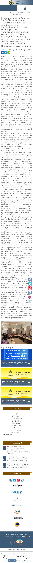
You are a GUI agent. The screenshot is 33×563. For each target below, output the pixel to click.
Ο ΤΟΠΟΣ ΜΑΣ (16, 428)
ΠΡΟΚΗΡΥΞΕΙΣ (16, 419)
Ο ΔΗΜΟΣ (16, 423)
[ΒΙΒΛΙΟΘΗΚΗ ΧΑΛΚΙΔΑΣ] (17, 518)
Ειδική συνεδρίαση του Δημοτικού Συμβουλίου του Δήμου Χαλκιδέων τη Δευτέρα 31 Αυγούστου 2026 (18, 458)
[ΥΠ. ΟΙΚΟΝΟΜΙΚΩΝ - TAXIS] (17, 505)
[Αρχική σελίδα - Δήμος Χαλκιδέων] (16, 2)
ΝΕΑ (16, 414)
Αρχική (12, 12)
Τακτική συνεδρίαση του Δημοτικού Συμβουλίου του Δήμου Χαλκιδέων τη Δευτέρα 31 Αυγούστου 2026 (18, 465)
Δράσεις (15, 14)
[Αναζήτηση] (31, 2)
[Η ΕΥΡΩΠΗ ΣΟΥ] (17, 524)
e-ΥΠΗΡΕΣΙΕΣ (17, 425)
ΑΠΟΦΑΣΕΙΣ (16, 416)
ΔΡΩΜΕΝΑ (16, 421)
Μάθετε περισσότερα (23, 560)
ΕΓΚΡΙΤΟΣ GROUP (24, 536)
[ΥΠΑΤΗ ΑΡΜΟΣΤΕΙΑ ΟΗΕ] (17, 492)
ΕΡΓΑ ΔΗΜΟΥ (16, 432)
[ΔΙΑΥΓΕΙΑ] (17, 486)
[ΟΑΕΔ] (17, 511)
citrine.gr (24, 534)
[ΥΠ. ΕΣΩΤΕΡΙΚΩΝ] (17, 498)
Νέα (28, 12)
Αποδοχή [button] (12, 560)
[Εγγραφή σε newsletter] (30, 296)
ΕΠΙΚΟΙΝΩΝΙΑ (16, 430)
